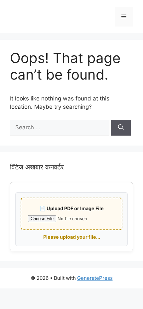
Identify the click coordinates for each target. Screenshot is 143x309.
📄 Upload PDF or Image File (72, 208)
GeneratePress (95, 278)
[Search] (121, 128)
